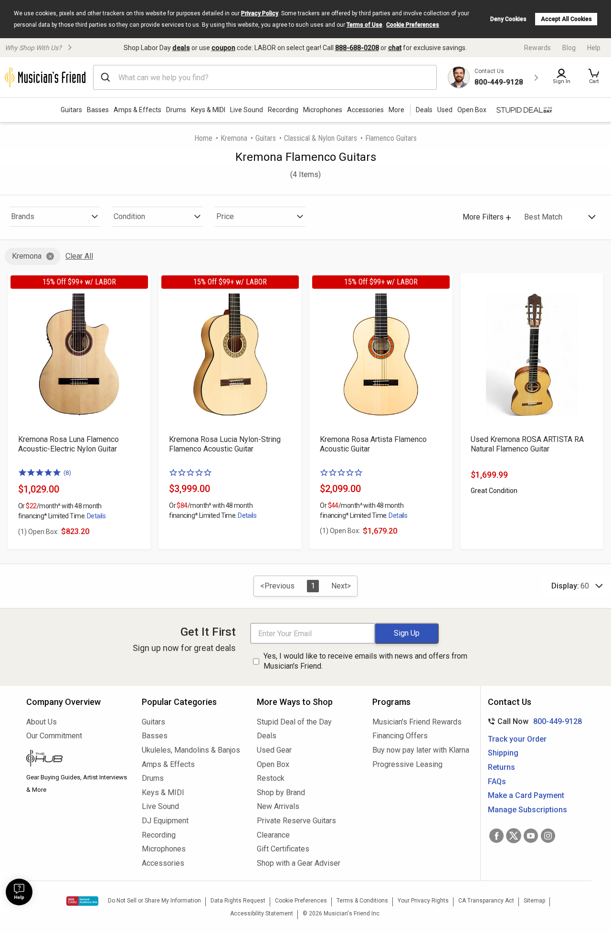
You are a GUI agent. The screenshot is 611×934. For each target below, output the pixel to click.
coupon (223, 48)
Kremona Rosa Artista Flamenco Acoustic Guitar (373, 444)
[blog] (76, 759)
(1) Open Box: (38, 531)
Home (203, 138)
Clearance (273, 835)
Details (96, 516)
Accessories (365, 110)
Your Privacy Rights (423, 900)
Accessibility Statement (261, 913)
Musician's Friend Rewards (417, 721)
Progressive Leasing (407, 764)
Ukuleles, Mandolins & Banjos (191, 750)
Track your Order (517, 739)
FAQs (497, 781)
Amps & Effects (137, 110)
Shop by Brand (281, 792)
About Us (41, 721)
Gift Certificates (283, 848)
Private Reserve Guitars (296, 820)
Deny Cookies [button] (508, 19)
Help (593, 48)
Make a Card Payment (526, 795)
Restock (270, 778)
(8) (67, 472)
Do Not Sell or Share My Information (154, 900)
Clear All (79, 256)
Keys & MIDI (208, 110)
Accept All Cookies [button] (566, 19)
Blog (569, 48)
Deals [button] (424, 110)
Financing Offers (400, 735)
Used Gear (274, 750)
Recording (283, 110)
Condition (129, 216)
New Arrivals (278, 806)
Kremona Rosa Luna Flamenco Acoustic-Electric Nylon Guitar (68, 444)
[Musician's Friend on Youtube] (530, 835)
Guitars (71, 110)
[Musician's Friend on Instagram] (548, 835)
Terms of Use (364, 24)
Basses (98, 110)
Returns (501, 767)
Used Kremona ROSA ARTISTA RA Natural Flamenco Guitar (527, 444)
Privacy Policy (259, 13)
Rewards (537, 48)
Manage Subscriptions (527, 809)
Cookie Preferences (412, 24)
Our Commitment (54, 735)
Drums (176, 110)
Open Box (273, 764)
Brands (22, 216)
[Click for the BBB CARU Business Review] (82, 901)
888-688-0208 (357, 48)
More (396, 110)
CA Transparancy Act (486, 900)
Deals (266, 735)
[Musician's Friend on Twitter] (513, 835)
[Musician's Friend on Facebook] (496, 835)
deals (181, 48)
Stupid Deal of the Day (294, 721)
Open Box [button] (471, 110)
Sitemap (534, 900)
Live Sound (246, 110)
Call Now (533, 721)
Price (225, 216)
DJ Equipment (165, 820)
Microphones (322, 110)
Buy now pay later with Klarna (420, 750)
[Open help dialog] (19, 892)
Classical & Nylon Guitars (320, 138)
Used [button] (445, 110)
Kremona (234, 138)
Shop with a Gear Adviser (298, 863)
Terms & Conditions (362, 900)
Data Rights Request (238, 900)
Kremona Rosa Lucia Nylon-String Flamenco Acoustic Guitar (225, 444)
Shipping (503, 752)
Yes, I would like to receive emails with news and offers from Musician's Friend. (365, 661)
